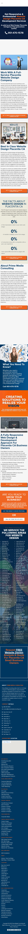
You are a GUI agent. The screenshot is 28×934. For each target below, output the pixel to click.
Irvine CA (4, 622)
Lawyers (3, 907)
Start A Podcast (5, 804)
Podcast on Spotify (6, 806)
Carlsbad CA (5, 563)
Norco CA (18, 568)
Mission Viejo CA (20, 556)
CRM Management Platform (8, 776)
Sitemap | (16, 927)
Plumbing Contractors (6, 914)
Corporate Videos (5, 816)
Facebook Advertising (6, 798)
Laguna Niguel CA (6, 639)
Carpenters (4, 890)
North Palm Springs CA (21, 570)
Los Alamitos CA (20, 548)
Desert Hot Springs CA (7, 587)
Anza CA (4, 546)
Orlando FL (4, 872)
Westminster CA (20, 631)
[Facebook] (8, 930)
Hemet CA (4, 611)
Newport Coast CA (20, 567)
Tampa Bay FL (4, 873)
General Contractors (6, 895)
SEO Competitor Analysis (7, 767)
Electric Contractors (6, 897)
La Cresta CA (5, 626)
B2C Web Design (5, 841)
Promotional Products (6, 829)
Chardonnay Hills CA (7, 567)
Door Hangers (4, 828)
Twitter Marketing (5, 786)
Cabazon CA (5, 556)
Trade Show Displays (6, 824)
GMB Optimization (5, 773)
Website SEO (4, 764)
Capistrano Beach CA (7, 561)
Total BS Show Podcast (7, 803)
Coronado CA (5, 575)
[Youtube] (20, 930)
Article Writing (4, 835)
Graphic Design (5, 821)
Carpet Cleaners (5, 891)
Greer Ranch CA (6, 609)
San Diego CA (19, 597)
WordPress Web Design (7, 842)
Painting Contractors (6, 912)
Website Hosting (5, 846)
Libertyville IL (4, 870)
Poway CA (18, 584)
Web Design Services (6, 839)
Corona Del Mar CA (7, 573)
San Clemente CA (20, 595)
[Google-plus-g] (12, 930)
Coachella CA (5, 570)
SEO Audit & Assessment (7, 769)
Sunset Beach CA (20, 614)
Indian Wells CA (6, 619)
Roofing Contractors (6, 915)
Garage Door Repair (6, 898)
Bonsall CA (4, 553)
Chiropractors (4, 893)
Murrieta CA (19, 561)
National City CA (20, 563)
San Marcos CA (20, 604)
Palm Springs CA (20, 578)
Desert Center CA (6, 585)
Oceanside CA (19, 573)
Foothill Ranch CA (6, 599)
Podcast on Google (6, 810)
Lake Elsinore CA (20, 543)
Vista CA (18, 629)
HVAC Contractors (5, 902)
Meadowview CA (20, 550)
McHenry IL (4, 867)
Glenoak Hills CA (6, 607)
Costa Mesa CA (6, 577)
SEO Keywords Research (7, 766)
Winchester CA (19, 636)
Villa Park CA (19, 628)
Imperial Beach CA (6, 617)
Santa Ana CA (19, 606)
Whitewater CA (19, 633)
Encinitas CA (5, 594)
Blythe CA (4, 551)
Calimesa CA (5, 558)
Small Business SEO (6, 761)
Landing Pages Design (6, 844)
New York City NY (5, 865)
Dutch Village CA (6, 589)
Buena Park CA (6, 555)
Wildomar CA (19, 634)
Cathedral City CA (6, 565)
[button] (14, 62)
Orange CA (18, 575)
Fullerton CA (5, 604)
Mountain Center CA (21, 560)
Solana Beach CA (20, 611)
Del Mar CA (5, 582)
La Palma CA (5, 631)
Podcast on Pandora (6, 811)
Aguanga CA (5, 541)
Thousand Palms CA (21, 622)
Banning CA (5, 548)
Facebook (21, 109)
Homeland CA (5, 612)
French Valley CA (6, 602)
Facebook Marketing (6, 781)
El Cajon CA (5, 592)
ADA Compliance (5, 853)
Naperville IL (4, 868)
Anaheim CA (5, 545)
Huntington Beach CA (7, 614)
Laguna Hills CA (6, 638)
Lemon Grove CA (20, 546)
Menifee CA (19, 553)
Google (16, 109)
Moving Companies (6, 910)
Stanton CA (19, 612)
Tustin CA (18, 626)
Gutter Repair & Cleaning (7, 900)
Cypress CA (5, 578)
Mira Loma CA (19, 555)
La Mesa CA (5, 629)
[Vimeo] (18, 930)
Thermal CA (19, 621)
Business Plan (4, 833)
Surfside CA (19, 616)
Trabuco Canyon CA (21, 624)
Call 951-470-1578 (10, 386)
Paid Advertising (5, 794)
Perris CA (18, 580)
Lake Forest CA (20, 545)
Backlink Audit (4, 771)
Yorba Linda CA (20, 638)
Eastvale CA (5, 590)
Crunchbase (13, 300)
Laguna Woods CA (20, 541)
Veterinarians (4, 917)
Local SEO (3, 762)
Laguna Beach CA (6, 636)
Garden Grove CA (6, 606)
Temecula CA (19, 617)
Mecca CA (18, 551)
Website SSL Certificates (7, 848)
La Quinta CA (5, 633)
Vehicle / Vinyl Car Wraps (7, 858)
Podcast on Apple (5, 808)
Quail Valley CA (20, 585)
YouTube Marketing (6, 783)
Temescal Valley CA (21, 619)
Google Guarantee (5, 796)
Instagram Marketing (6, 784)
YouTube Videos (21, 299)
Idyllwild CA (5, 616)
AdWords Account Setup (7, 792)
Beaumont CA (5, 550)
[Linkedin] (14, 930)
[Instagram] (16, 930)
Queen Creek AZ (5, 877)
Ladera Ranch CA (6, 634)
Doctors (3, 905)
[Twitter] (10, 930)
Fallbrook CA (5, 597)
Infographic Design (5, 831)
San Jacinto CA (19, 599)
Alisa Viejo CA (5, 543)
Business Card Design (6, 823)
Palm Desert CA (20, 577)
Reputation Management (7, 774)
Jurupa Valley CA (6, 624)
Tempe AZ (3, 875)
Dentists (3, 903)
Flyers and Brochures (6, 826)
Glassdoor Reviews (5, 300)
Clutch (18, 300)
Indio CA (4, 621)
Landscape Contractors (7, 908)
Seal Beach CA (19, 609)
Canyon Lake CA (6, 560)
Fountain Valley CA (6, 600)
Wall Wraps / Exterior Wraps (8, 860)
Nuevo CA (18, 572)
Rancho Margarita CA (21, 587)
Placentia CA (19, 582)
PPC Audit (3, 791)
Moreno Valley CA (20, 558)
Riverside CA (19, 592)
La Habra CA (5, 628)
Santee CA (18, 607)
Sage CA (18, 594)
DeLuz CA (4, 584)
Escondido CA (5, 595)
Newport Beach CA (20, 565)
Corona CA (4, 572)
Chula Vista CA (5, 568)
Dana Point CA (5, 580)
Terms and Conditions (16, 925)
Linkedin (3, 110)
